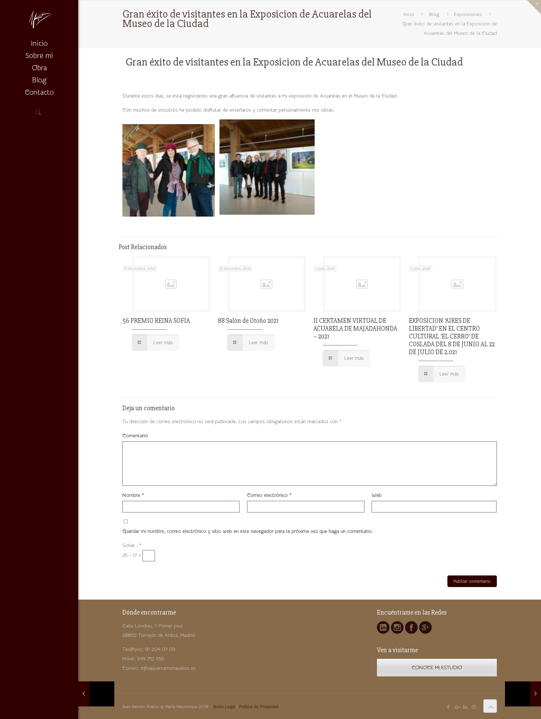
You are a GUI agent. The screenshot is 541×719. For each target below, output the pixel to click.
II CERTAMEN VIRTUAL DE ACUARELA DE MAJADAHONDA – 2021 (355, 328)
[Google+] (35, 710)
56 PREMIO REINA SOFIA (156, 321)
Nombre (133, 495)
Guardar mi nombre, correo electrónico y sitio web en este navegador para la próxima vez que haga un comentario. (247, 531)
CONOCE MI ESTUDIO (437, 667)
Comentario (135, 435)
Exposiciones (468, 14)
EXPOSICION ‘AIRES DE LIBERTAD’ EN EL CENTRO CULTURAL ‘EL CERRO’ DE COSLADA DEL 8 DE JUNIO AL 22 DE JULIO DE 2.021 (452, 336)
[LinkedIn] (43, 710)
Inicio (409, 14)
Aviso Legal (224, 706)
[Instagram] (52, 710)
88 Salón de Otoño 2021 (248, 321)
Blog (434, 14)
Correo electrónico (269, 495)
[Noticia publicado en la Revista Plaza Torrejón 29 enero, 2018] (523, 693)
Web (377, 495)
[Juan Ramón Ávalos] (39, 19)
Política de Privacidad (258, 706)
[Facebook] (26, 710)
